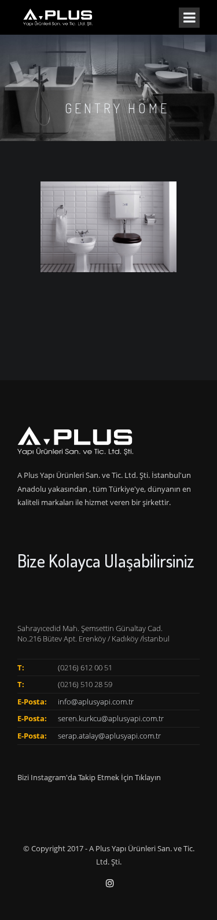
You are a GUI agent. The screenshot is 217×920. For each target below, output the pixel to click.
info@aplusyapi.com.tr (96, 701)
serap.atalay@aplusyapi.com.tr (109, 735)
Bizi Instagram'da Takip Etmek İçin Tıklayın (89, 777)
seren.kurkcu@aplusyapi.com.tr (111, 718)
